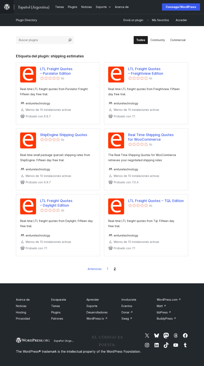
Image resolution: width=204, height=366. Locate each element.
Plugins (56, 312)
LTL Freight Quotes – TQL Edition (156, 201)
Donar (127, 312)
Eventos (127, 306)
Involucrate (129, 299)
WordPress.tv (97, 318)
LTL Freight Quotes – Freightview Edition (145, 71)
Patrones (57, 318)
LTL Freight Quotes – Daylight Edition (56, 203)
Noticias (21, 306)
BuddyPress (166, 318)
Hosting (21, 312)
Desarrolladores (97, 312)
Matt (161, 306)
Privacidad (23, 318)
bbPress (164, 312)
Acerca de (23, 299)
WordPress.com (169, 299)
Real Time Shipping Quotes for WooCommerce (151, 137)
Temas (55, 306)
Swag (127, 318)
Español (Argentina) (66, 340)
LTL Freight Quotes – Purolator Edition (56, 71)
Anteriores (95, 269)
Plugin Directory (26, 20)
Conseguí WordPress (181, 7)
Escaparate (58, 299)
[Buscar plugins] (70, 40)
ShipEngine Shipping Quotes (63, 135)
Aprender (92, 299)
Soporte (91, 306)
